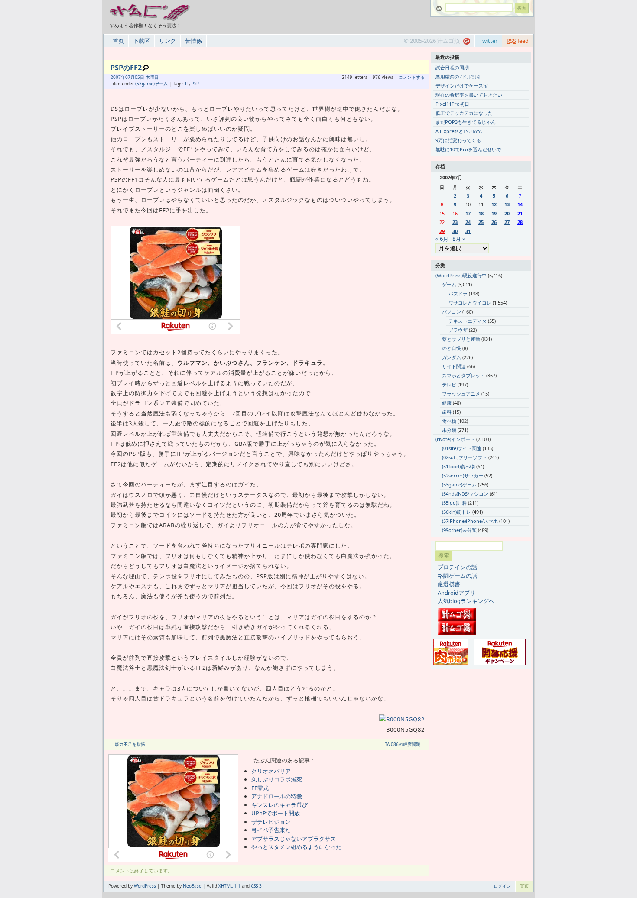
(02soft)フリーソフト (464, 457)
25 (481, 222)
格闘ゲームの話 (457, 576)
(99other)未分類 (459, 530)
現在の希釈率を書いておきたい (469, 94)
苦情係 (193, 41)
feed (518, 41)
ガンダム (451, 357)
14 (520, 204)
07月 (130, 77)
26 (494, 222)
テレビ (449, 384)
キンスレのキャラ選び (279, 805)
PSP (195, 84)
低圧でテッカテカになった (464, 113)
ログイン (502, 886)
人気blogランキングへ (466, 601)
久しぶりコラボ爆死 (276, 779)
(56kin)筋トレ (456, 512)
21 (520, 213)
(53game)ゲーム (151, 84)
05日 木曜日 (147, 77)
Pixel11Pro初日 (452, 103)
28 (520, 222)
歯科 (447, 411)
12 (494, 204)
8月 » (458, 239)
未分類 (449, 430)
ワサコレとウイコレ (469, 302)
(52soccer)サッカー (462, 475)
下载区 (141, 41)
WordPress (145, 886)
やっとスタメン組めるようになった (296, 847)
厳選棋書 (449, 584)
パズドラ (458, 293)
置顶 (524, 886)
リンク (167, 41)
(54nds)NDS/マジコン (465, 493)
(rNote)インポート (455, 439)
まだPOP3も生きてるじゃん (466, 122)
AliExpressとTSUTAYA (459, 131)
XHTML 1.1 (229, 886)
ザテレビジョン (271, 822)
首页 (118, 41)
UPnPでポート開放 (275, 813)
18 (481, 213)
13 (507, 204)
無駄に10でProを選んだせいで (468, 149)
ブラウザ (458, 330)
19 (494, 213)
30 (455, 231)
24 (468, 222)
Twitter (488, 41)
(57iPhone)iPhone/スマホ (470, 521)
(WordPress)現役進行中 (461, 275)
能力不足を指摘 (130, 744)
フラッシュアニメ (461, 393)
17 (468, 213)
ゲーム (449, 284)
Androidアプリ (456, 593)
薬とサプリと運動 (461, 339)
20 (507, 213)
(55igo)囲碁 (454, 502)
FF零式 (260, 788)
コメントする (412, 77)
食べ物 (449, 421)
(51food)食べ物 (458, 466)
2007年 (117, 77)
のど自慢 (451, 348)
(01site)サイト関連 (461, 448)
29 (442, 231)
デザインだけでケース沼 (462, 85)
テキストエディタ (467, 321)
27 (507, 222)
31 (468, 231)
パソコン (451, 311)
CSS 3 (256, 886)
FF (187, 84)
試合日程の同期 (452, 67)
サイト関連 (454, 366)
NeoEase (192, 886)
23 (455, 222)
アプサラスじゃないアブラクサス (293, 839)
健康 (447, 402)
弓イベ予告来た (271, 830)
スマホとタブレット (463, 375)
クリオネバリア (271, 771)
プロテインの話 (457, 567)
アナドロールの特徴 (276, 796)
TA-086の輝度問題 (402, 744)
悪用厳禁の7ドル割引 (458, 76)
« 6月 (442, 239)
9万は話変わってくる (458, 140)
